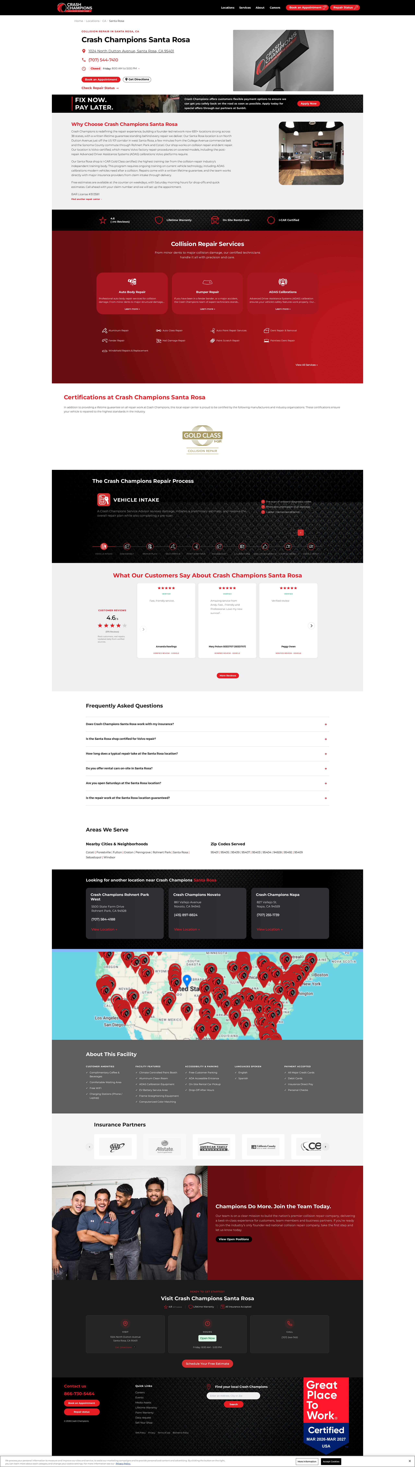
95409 (298, 852)
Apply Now (309, 103)
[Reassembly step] (219, 546)
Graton (128, 852)
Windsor (109, 857)
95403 (256, 852)
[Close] (409, 1461)
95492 (288, 852)
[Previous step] (294, 533)
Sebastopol (93, 857)
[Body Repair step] (173, 546)
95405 (225, 852)
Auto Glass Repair (173, 330)
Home (78, 21)
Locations (227, 7)
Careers (275, 7)
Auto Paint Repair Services (231, 330)
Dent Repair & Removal (283, 330)
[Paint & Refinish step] (196, 546)
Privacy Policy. (123, 1463)
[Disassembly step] (126, 546)
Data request (143, 1417)
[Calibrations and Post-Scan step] (242, 546)
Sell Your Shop (143, 1422)
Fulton (117, 852)
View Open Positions (234, 1239)
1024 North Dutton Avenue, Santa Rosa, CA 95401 (131, 51)
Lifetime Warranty (146, 1407)
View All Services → (307, 364)
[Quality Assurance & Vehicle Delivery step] (265, 546)
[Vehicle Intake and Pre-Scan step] (103, 546)
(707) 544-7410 (103, 59)
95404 (267, 852)
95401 (215, 852)
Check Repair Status (99, 88)
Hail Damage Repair (174, 340)
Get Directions (138, 79)
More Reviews (228, 675)
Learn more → (132, 308)
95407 (246, 852)
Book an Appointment (101, 79)
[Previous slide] (143, 629)
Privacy (151, 1432)
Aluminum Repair (119, 330)
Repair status (81, 1411)
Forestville (103, 852)
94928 (277, 852)
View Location (104, 929)
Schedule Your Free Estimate (207, 1363)
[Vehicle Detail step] (288, 546)
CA (104, 21)
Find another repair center (85, 199)
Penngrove (143, 852)
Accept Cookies (331, 1461)
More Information (307, 1461)
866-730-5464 (79, 1393)
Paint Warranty (144, 1412)
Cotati (90, 852)
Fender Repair (116, 340)
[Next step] (301, 533)
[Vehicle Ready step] (311, 546)
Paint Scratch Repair (228, 340)
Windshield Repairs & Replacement (128, 350)
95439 (235, 852)
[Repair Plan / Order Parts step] (150, 546)
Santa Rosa (180, 852)
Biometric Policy (181, 1432)
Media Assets (143, 1402)
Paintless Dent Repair (282, 340)
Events (139, 1397)
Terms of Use (164, 1432)
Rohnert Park (162, 852)
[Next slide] (311, 625)
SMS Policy (140, 1432)
